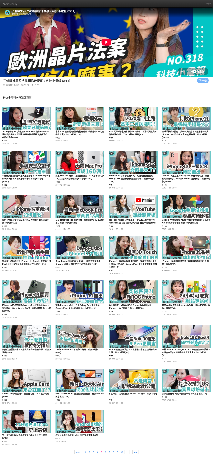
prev (78, 452)
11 (127, 452)
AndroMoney (9, 4)
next (136, 452)
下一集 (203, 80)
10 (122, 452)
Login (208, 4)
